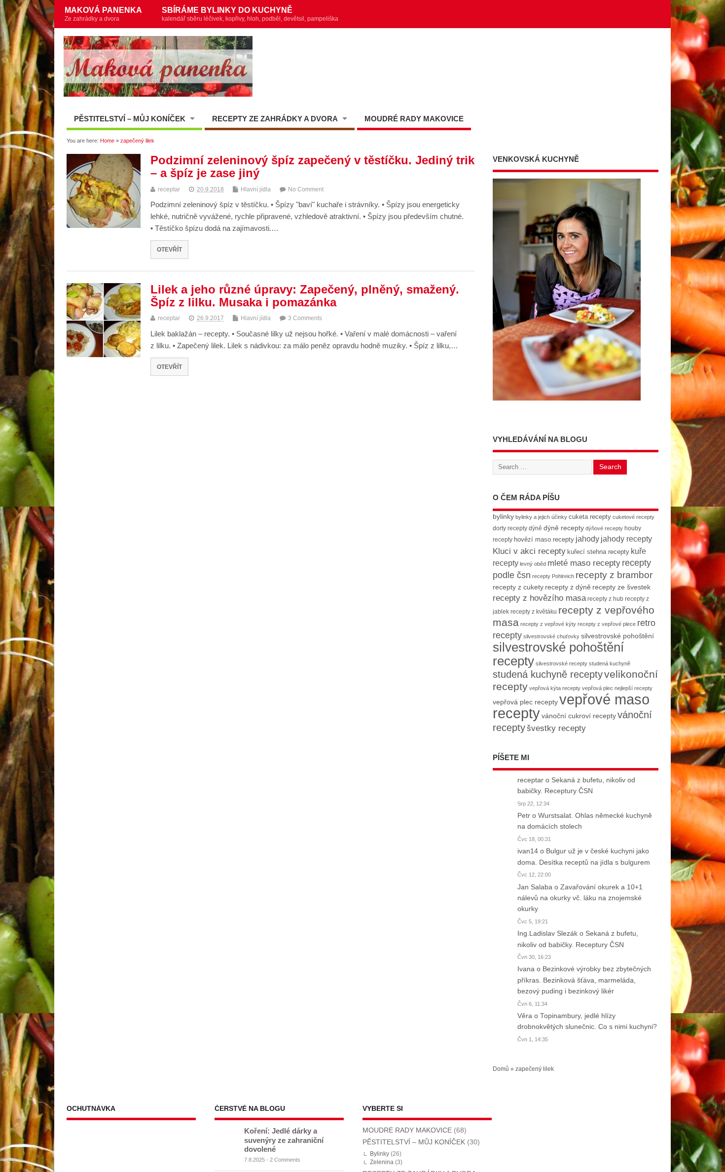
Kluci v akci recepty (529, 551)
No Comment (306, 189)
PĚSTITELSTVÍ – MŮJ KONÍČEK (129, 118)
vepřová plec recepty (525, 702)
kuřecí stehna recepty (598, 551)
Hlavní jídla (256, 189)
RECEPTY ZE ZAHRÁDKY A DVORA (275, 118)
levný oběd (533, 564)
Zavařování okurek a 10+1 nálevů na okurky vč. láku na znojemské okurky (580, 898)
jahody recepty (626, 539)
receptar (169, 189)
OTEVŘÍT (169, 249)
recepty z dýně (568, 587)
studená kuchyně (609, 663)
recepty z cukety (518, 587)
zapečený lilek (534, 1068)
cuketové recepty (633, 517)
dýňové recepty (604, 528)
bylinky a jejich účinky (541, 517)
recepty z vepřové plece (607, 624)
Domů (501, 1068)
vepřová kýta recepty (554, 688)
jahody (587, 539)
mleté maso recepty (583, 563)
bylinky (503, 516)
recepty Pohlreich (553, 576)
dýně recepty (564, 528)
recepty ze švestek (621, 587)
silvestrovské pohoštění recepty (558, 654)
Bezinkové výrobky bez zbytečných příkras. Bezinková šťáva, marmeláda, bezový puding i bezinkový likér (584, 980)
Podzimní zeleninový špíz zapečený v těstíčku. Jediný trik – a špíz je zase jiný (312, 166)
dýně (535, 528)
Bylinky (379, 1153)
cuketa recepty (590, 516)
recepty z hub (605, 598)
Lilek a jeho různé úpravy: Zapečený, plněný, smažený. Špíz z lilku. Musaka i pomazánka (304, 296)
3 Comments (305, 318)
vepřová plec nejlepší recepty (617, 688)
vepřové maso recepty (571, 706)
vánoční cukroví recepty (579, 716)
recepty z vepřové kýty (548, 624)
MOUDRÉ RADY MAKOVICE (414, 118)
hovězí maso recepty (544, 539)
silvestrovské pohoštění (617, 636)
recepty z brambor (614, 575)
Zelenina (382, 1162)
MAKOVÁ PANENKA (103, 13)
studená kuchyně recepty (548, 674)
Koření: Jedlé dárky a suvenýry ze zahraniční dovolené (284, 1140)
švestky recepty (556, 728)
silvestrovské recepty (561, 663)
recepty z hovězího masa (539, 598)
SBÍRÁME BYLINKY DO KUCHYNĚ (250, 13)
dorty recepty (510, 528)
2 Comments (285, 1160)
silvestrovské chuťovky (551, 636)
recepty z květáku (533, 611)
